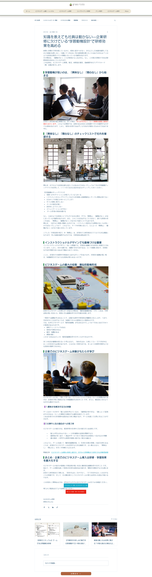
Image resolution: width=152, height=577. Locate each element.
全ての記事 (37, 20)
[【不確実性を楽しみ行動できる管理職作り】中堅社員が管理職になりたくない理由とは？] (76, 529)
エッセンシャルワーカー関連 (50, 20)
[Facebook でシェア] (44, 507)
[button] (115, 20)
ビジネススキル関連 (65, 20)
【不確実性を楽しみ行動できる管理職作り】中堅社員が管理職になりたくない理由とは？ (75, 542)
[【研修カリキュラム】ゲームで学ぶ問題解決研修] (47, 529)
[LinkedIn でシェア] (53, 507)
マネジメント (84, 20)
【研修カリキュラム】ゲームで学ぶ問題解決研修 (47, 541)
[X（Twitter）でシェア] (48, 507)
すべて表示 (114, 519)
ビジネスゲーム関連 (48, 499)
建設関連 (76, 20)
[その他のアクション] (107, 32)
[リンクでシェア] (57, 507)
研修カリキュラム (48, 501)
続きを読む (94, 20)
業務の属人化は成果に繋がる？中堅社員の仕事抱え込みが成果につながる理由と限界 (104, 542)
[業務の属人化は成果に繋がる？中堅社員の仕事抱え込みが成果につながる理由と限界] (104, 529)
